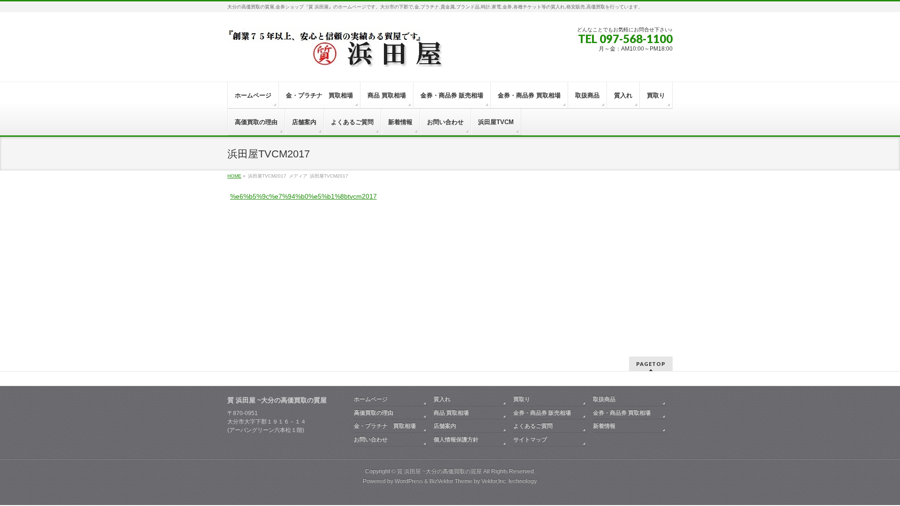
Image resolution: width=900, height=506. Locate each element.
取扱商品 (604, 399)
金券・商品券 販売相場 (542, 412)
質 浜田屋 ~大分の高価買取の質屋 (439, 471)
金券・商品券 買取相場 (622, 412)
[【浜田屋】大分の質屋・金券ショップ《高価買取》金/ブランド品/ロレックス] (368, 57)
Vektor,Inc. (494, 481)
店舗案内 (445, 426)
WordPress (409, 481)
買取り (521, 399)
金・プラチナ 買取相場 (385, 426)
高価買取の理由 (373, 412)
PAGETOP (651, 364)
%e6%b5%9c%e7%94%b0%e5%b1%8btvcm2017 (303, 196)
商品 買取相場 (451, 412)
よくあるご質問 (533, 426)
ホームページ (371, 399)
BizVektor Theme (450, 481)
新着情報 (604, 426)
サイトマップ (530, 439)
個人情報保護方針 (456, 439)
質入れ (442, 399)
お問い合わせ (371, 439)
